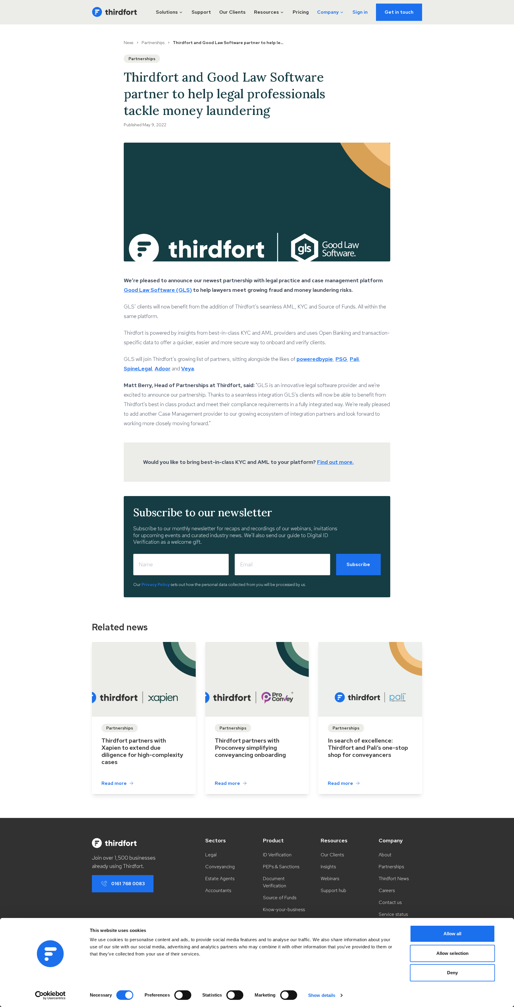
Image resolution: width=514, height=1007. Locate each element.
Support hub (333, 890)
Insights (328, 866)
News (128, 42)
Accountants (218, 890)
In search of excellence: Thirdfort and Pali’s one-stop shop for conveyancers (368, 748)
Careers (387, 890)
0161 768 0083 (128, 883)
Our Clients (232, 12)
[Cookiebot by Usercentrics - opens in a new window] (50, 995)
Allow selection (452, 953)
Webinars (330, 878)
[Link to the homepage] (114, 12)
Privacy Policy (156, 584)
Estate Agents (219, 878)
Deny (452, 972)
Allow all (453, 933)
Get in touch (399, 12)
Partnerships (153, 42)
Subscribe (358, 564)
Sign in (360, 12)
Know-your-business (284, 909)
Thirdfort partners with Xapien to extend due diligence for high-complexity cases (142, 751)
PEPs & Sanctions (281, 866)
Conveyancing (220, 866)
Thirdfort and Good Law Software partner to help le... (228, 42)
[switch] (182, 995)
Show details (321, 995)
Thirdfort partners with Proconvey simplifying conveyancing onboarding (250, 748)
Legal (211, 855)
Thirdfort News (394, 878)
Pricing (301, 12)
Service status (393, 914)
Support (201, 12)
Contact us (390, 902)
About (385, 855)
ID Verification (277, 855)
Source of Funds (279, 897)
